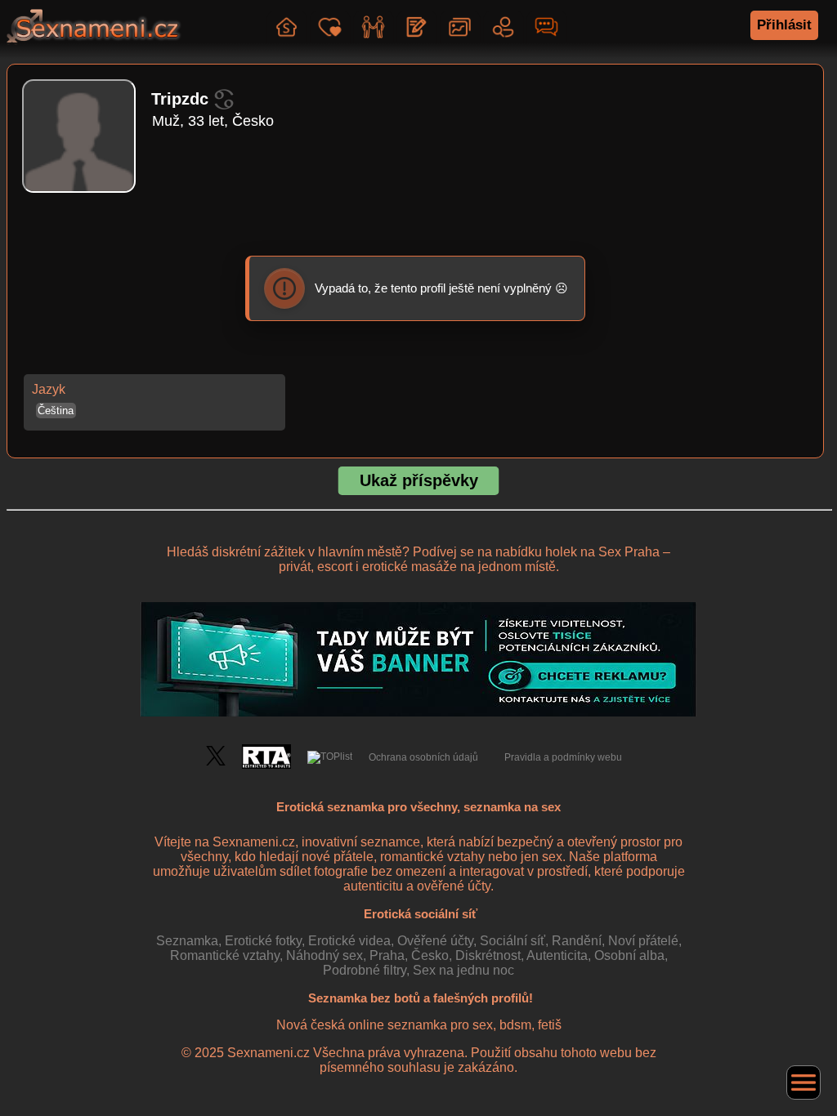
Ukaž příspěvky (419, 480)
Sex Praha (629, 552)
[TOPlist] (329, 757)
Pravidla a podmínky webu (563, 757)
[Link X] (216, 762)
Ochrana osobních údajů (423, 757)
